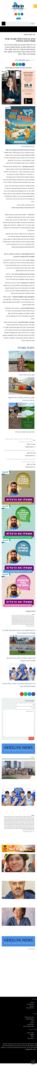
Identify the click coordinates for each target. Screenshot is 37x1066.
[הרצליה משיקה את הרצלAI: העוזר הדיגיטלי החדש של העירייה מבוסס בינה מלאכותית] (18, 521)
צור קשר (31, 1006)
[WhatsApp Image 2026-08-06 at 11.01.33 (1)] (18, 487)
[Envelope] (16, 14)
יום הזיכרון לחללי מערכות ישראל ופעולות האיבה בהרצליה (19, 450)
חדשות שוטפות (30, 1019)
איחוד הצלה (30, 1038)
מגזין (32, 1020)
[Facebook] (22, 14)
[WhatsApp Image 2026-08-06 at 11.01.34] (18, 589)
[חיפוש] (3, 23)
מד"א (32, 1036)
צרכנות (32, 1022)
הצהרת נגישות (30, 1008)
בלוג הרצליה (30, 1024)
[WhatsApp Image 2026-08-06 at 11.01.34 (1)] (18, 555)
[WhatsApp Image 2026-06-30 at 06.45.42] (20, 125)
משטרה (32, 1034)
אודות (32, 1002)
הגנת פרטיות (30, 1004)
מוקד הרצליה (30, 1033)
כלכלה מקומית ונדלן (28, 1026)
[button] (35, 6)
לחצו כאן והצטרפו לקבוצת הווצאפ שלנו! (18, 68)
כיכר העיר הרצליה (29, 1017)
